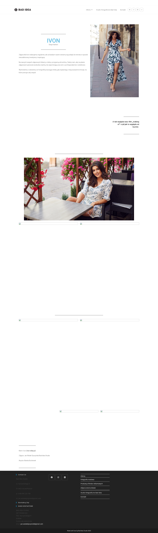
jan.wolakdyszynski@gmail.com (32, 524)
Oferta (83, 476)
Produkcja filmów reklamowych (92, 484)
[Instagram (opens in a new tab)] (134, 10)
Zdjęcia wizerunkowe (88, 488)
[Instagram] (58, 477)
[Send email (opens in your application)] (142, 10)
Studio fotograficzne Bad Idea (91, 493)
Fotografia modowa (87, 480)
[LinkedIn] (65, 477)
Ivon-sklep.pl (31, 451)
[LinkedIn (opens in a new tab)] (138, 10)
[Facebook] (52, 477)
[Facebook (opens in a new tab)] (130, 10)
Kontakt (83, 497)
